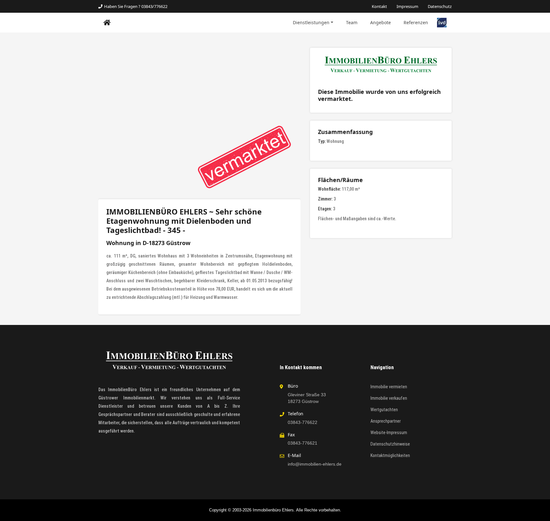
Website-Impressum (388, 432)
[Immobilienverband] (442, 22)
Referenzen (416, 22)
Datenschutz (440, 6)
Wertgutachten (384, 409)
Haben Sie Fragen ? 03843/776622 (135, 6)
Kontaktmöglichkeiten (390, 455)
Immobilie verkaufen (388, 398)
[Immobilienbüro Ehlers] (107, 22)
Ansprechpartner (385, 421)
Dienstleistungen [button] (311, 22)
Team (351, 22)
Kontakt (379, 6)
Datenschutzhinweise (390, 444)
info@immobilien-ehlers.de (315, 464)
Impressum (407, 6)
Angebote (380, 22)
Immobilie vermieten (388, 386)
